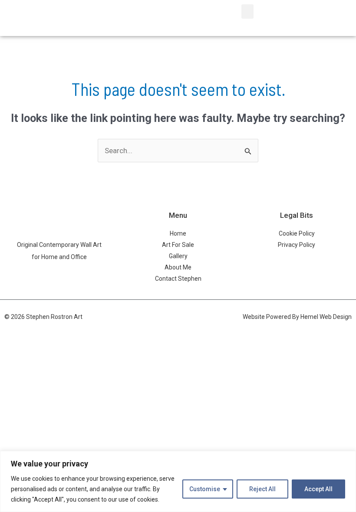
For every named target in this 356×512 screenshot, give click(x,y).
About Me (178, 267)
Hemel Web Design (326, 316)
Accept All (318, 489)
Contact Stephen (178, 278)
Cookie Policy (297, 233)
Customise (204, 489)
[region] (178, 481)
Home (178, 233)
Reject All (262, 489)
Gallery (178, 256)
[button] (247, 11)
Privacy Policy (296, 244)
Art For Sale (178, 244)
